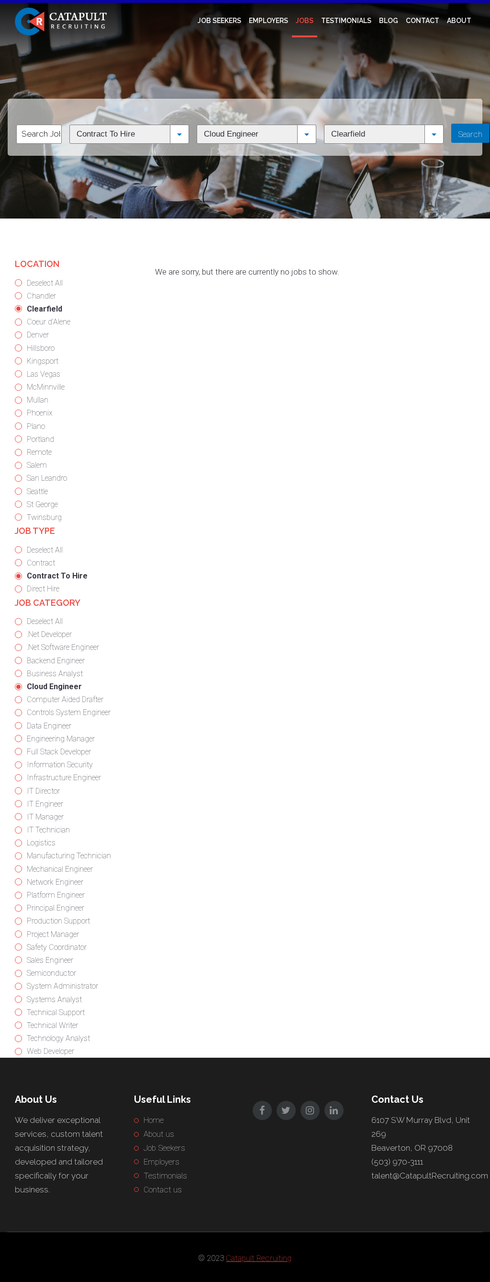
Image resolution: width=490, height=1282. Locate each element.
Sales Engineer (50, 960)
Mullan (37, 399)
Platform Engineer (56, 895)
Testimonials (346, 20)
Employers (268, 20)
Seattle (37, 491)
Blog (388, 20)
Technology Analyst (58, 1038)
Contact (422, 20)
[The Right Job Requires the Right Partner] (63, 20)
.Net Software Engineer (63, 647)
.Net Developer (49, 634)
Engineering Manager (61, 738)
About (459, 20)
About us (159, 1134)
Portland (40, 439)
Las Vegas (43, 374)
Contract (41, 562)
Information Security (60, 764)
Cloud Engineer (54, 686)
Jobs (304, 20)
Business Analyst (55, 673)
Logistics (41, 842)
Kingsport (42, 361)
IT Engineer (45, 803)
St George (42, 504)
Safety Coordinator (57, 947)
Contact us (163, 1189)
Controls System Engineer (69, 712)
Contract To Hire (57, 575)
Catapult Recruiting (258, 1258)
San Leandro (47, 478)
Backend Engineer (56, 660)
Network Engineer (55, 882)
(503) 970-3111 (397, 1162)
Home (154, 1120)
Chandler (41, 295)
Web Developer (50, 1051)
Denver (38, 334)
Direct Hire (43, 588)
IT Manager (45, 816)
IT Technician (48, 829)
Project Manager (53, 934)
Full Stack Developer (59, 751)
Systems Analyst (54, 999)
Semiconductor (51, 973)
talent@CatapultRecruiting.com (429, 1175)
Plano (36, 426)
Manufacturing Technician (69, 855)
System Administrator (62, 986)
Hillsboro (41, 348)
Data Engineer (49, 725)
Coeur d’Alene (48, 321)
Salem (37, 465)
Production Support (58, 920)
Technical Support (56, 1012)
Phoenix (40, 412)
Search (470, 134)
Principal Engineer (55, 907)
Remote (39, 452)
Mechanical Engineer (60, 869)
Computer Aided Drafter (65, 699)
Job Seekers (219, 20)
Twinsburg (44, 517)
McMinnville (46, 387)
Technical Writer (52, 1025)
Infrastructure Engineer (64, 777)
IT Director (43, 791)
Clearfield (44, 308)
